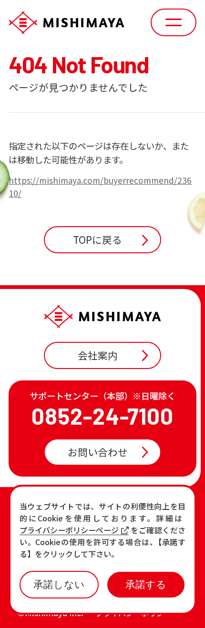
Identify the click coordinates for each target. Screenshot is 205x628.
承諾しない (59, 584)
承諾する (145, 584)
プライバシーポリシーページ (69, 530)
